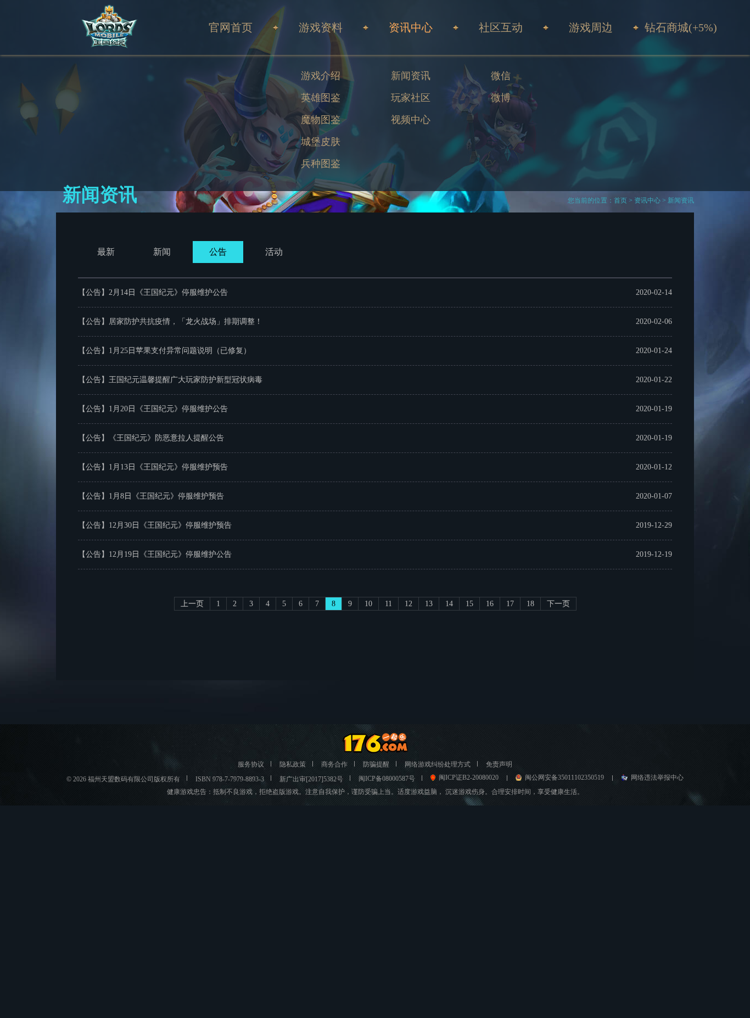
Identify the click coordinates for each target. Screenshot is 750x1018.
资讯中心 (647, 200)
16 (490, 604)
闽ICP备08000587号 (387, 778)
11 (388, 604)
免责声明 (499, 764)
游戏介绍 (320, 75)
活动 (274, 251)
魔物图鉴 (320, 119)
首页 (620, 200)
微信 (501, 75)
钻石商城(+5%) (681, 27)
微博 (501, 97)
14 (449, 604)
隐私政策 (292, 764)
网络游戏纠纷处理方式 (438, 764)
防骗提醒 (376, 764)
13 (429, 604)
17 (510, 604)
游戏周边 (591, 27)
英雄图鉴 (320, 97)
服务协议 (251, 764)
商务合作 (334, 764)
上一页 (192, 604)
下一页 (558, 604)
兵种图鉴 (320, 163)
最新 (106, 251)
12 (408, 604)
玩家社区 (410, 97)
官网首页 (231, 27)
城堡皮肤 (320, 141)
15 (469, 604)
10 (368, 604)
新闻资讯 (410, 75)
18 (530, 604)
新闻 (162, 251)
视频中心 (410, 119)
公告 (218, 251)
